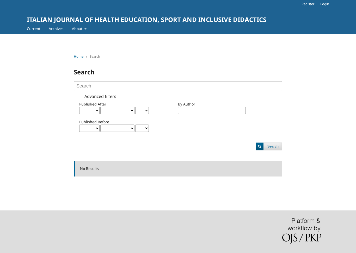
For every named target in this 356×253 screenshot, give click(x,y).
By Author (186, 104)
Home (78, 56)
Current (33, 28)
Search (273, 146)
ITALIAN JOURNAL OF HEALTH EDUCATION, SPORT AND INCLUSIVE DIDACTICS (146, 19)
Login (324, 4)
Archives (56, 28)
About (77, 28)
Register (308, 4)
